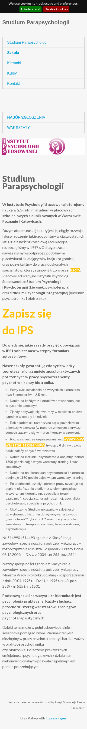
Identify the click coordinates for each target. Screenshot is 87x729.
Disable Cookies (56, 9)
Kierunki (14, 63)
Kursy (12, 73)
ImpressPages (56, 718)
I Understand (30, 9)
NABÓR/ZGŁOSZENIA (26, 117)
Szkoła (13, 53)
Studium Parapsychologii (36, 22)
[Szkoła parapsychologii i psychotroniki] (43, 146)
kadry (75, 270)
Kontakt (13, 84)
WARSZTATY (18, 128)
